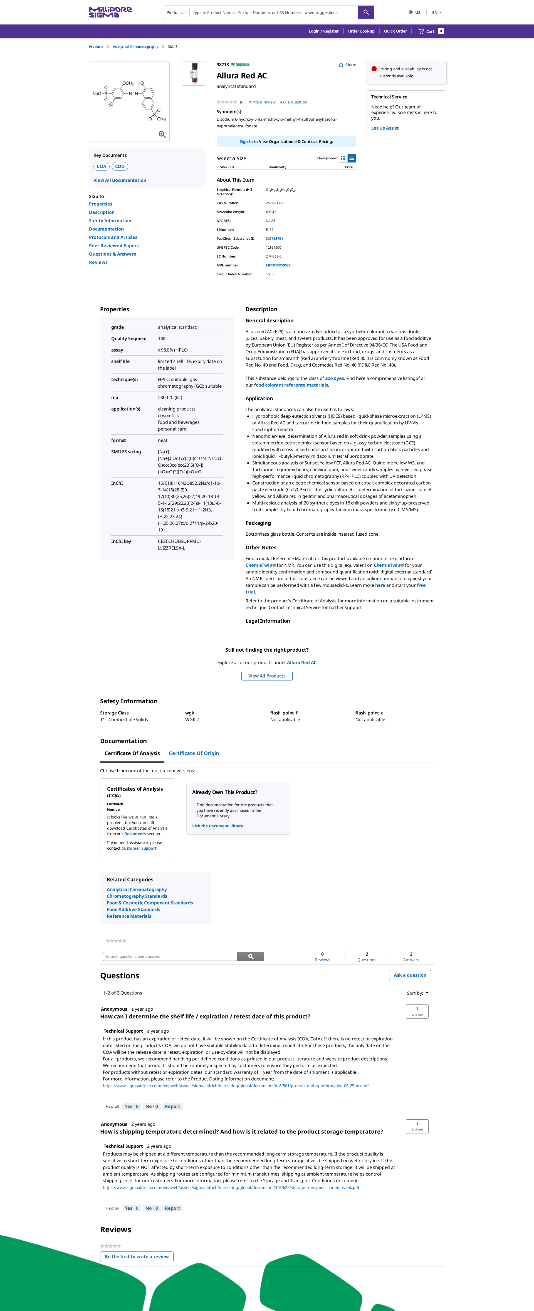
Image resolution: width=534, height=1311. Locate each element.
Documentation (106, 229)
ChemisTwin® (261, 565)
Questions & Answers (112, 254)
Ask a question (293, 102)
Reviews (98, 262)
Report (172, 1106)
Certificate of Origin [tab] (194, 753)
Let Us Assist (385, 128)
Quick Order (395, 31)
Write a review (262, 102)
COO (120, 166)
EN (434, 12)
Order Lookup (361, 31)
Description (102, 212)
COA (101, 166)
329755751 (274, 238)
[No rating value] (228, 102)
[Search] (366, 12)
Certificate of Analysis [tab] (132, 753)
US (418, 12)
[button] (323, 31)
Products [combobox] (175, 12)
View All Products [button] (266, 676)
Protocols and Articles (113, 237)
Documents (135, 833)
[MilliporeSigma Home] (110, 12)
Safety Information (110, 220)
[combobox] (268, 12)
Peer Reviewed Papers (114, 246)
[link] (116, 941)
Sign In (246, 141)
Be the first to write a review (139, 1257)
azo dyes (334, 378)
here (380, 585)
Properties (100, 204)
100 (161, 338)
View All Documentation (119, 180)
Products (96, 46)
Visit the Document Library (217, 825)
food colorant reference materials (291, 385)
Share (350, 64)
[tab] (101, 46)
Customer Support (139, 848)
